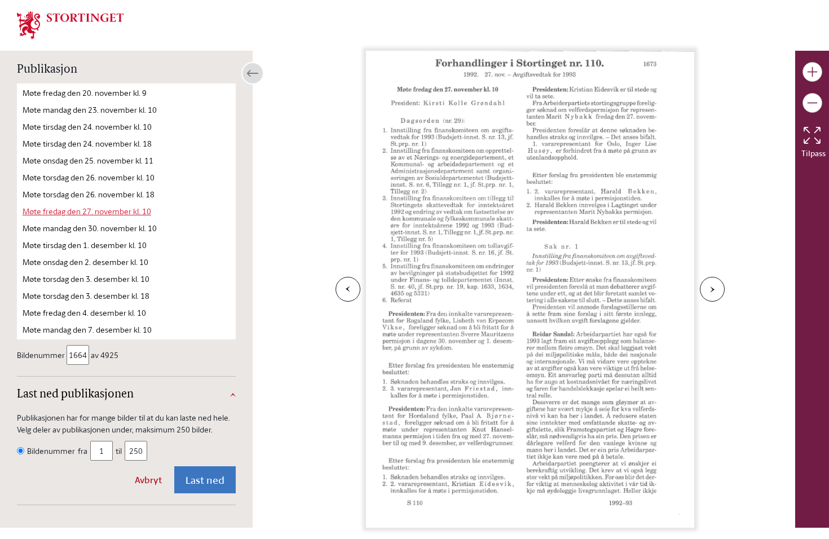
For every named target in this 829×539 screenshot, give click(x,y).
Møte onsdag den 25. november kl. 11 (88, 160)
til (119, 450)
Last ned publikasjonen (75, 394)
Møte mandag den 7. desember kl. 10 (87, 329)
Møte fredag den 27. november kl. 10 (87, 211)
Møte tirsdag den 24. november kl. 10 (87, 126)
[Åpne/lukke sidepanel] (252, 73)
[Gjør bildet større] (812, 72)
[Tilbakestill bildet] (812, 135)
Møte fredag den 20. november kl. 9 (85, 92)
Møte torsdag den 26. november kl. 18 (89, 194)
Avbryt (148, 480)
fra (82, 450)
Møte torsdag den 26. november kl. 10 (89, 177)
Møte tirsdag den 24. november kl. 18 (87, 143)
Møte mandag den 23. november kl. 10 (90, 109)
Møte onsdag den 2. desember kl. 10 (85, 262)
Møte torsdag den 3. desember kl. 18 (86, 295)
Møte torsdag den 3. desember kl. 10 (86, 278)
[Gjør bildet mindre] (812, 103)
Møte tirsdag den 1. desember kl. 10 (85, 245)
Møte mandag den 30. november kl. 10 (90, 228)
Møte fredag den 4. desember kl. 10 (84, 312)
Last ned (205, 480)
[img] (70, 24)
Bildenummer (41, 355)
